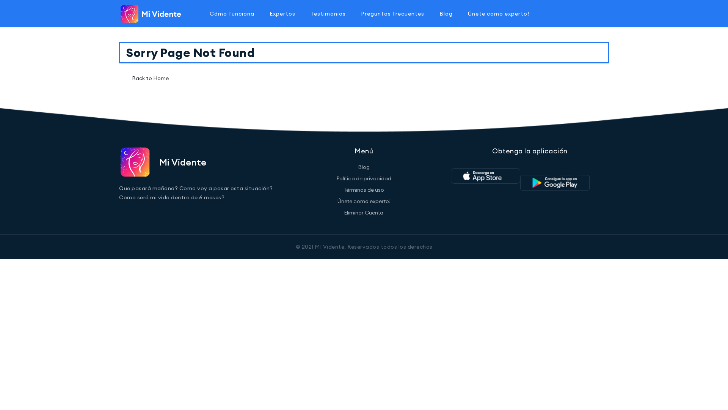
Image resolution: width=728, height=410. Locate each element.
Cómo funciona (232, 13)
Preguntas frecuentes (392, 13)
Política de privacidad (364, 178)
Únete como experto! (498, 13)
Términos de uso (364, 189)
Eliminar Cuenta (363, 212)
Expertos (282, 13)
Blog (446, 13)
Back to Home (150, 78)
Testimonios (328, 13)
